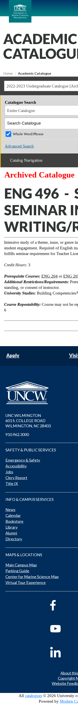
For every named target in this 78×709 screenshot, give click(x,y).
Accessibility (16, 466)
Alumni (11, 533)
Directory (13, 538)
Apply (12, 355)
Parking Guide (17, 570)
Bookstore (14, 521)
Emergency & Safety (22, 460)
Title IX (11, 483)
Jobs (9, 471)
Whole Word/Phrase (28, 134)
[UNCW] (20, 11)
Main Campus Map (21, 565)
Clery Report (16, 477)
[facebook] (61, 605)
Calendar (13, 515)
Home (8, 73)
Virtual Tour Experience (25, 582)
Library (11, 527)
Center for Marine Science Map (32, 576)
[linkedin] (61, 652)
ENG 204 (49, 276)
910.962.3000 (17, 434)
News (10, 509)
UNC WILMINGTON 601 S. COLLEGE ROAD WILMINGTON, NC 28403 (28, 420)
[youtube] (61, 628)
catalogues (33, 695)
